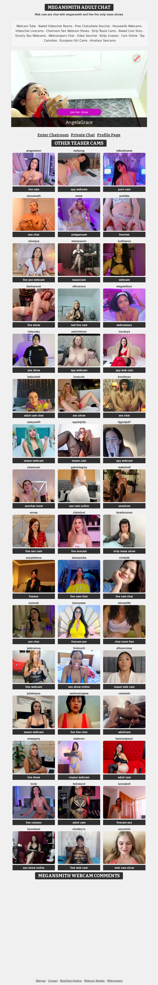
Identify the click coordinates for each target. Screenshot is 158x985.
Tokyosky (34, 331)
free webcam (33, 687)
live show (34, 325)
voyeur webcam (79, 777)
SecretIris (124, 829)
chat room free (124, 641)
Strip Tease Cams (104, 31)
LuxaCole (79, 377)
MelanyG (79, 150)
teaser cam (79, 460)
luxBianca (124, 241)
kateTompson (124, 738)
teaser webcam (34, 460)
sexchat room (34, 506)
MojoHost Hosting (71, 980)
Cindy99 (124, 557)
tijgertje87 (124, 422)
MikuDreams (124, 150)
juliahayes (33, 693)
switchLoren (79, 331)
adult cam (124, 777)
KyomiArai (33, 829)
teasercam (79, 280)
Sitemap (41, 980)
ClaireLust (79, 512)
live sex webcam (34, 280)
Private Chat (83, 135)
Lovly (34, 784)
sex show (34, 370)
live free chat (79, 732)
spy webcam (79, 189)
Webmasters (115, 980)
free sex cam (33, 551)
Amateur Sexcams (103, 40)
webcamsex (124, 325)
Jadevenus (34, 648)
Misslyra (33, 241)
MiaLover (79, 738)
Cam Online (129, 36)
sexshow (124, 506)
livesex (33, 596)
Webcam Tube (26, 26)
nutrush (34, 603)
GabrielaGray (79, 467)
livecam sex (79, 641)
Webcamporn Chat (61, 36)
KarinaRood (34, 286)
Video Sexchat (87, 36)
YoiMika (124, 196)
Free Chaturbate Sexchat (92, 26)
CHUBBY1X (79, 829)
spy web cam (124, 370)
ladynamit (33, 377)
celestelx (124, 693)
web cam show (124, 868)
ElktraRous (79, 286)
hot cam (34, 189)
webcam (124, 280)
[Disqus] (79, 929)
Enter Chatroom (53, 135)
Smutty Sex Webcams (30, 36)
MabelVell (124, 467)
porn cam (124, 189)
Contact (53, 980)
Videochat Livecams (29, 31)
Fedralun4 (79, 784)
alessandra (79, 557)
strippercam (79, 234)
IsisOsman (79, 603)
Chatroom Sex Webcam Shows (67, 31)
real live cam (79, 325)
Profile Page (108, 135)
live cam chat (79, 596)
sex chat (33, 234)
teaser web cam (124, 687)
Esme (79, 196)
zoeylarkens (34, 557)
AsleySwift (33, 422)
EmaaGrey (33, 738)
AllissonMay (124, 648)
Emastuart (33, 467)
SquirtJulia (79, 422)
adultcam (124, 732)
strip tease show (124, 551)
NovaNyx (124, 331)
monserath (34, 196)
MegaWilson (124, 286)
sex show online (79, 687)
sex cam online (79, 506)
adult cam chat (34, 415)
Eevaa (34, 512)
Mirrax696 (124, 603)
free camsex (34, 822)
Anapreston (33, 150)
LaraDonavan (124, 512)
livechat (124, 234)
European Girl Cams (73, 40)
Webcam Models (94, 980)
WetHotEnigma (79, 693)
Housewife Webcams (127, 26)
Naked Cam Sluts (130, 31)
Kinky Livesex (109, 36)
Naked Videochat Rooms (55, 26)
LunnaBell (124, 784)
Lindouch (79, 648)
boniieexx (124, 377)
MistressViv (79, 241)
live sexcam (79, 551)
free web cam (79, 868)
